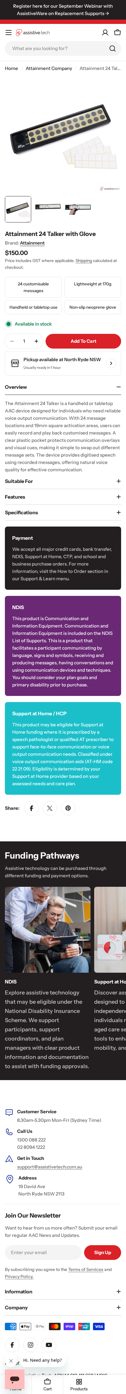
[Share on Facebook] (31, 808)
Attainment (32, 243)
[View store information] (111, 363)
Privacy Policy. (19, 1276)
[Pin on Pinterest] (68, 808)
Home (11, 68)
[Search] (112, 48)
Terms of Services (85, 1269)
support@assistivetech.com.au (49, 1167)
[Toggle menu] (8, 32)
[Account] (105, 32)
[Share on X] (50, 808)
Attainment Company (49, 68)
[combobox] (63, 48)
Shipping (84, 260)
